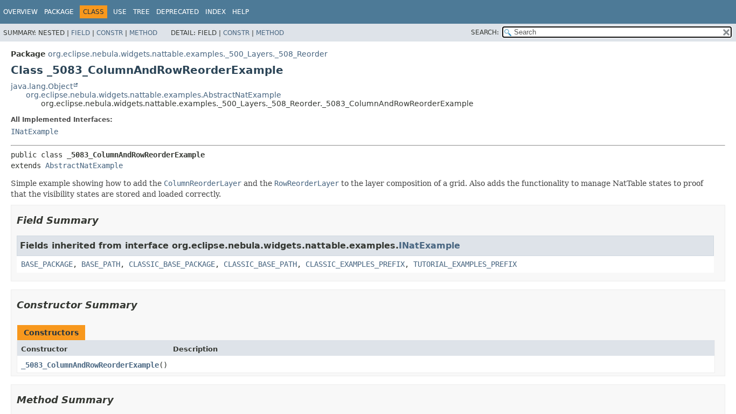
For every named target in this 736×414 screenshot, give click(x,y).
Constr (109, 33)
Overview (20, 12)
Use (120, 12)
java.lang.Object (42, 86)
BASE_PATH (100, 264)
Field (80, 33)
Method (143, 33)
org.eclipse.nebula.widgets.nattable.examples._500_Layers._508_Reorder (188, 54)
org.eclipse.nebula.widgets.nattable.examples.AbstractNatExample (153, 95)
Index (215, 12)
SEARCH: (485, 32)
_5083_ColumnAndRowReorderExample (90, 365)
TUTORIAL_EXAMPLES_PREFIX (465, 264)
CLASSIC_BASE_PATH (260, 264)
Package (59, 12)
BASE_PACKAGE (47, 264)
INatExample (34, 131)
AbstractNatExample (84, 165)
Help (240, 12)
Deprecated (177, 12)
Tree (141, 12)
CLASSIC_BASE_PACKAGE (172, 264)
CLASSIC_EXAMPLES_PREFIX (355, 264)
